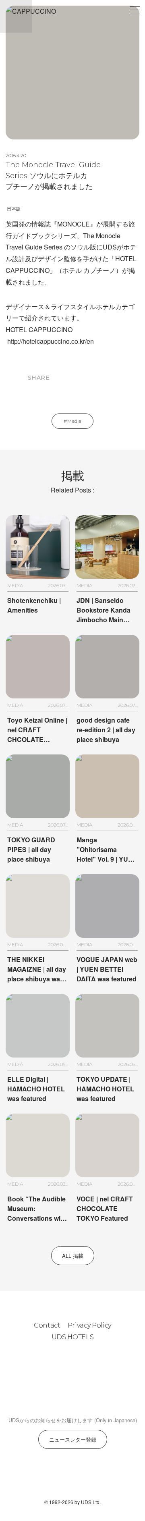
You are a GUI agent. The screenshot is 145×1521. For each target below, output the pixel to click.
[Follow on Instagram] (53, 1477)
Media (74, 421)
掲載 (72, 481)
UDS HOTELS (73, 1337)
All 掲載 (72, 1255)
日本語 (13, 209)
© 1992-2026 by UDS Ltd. (72, 1501)
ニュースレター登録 (72, 1439)
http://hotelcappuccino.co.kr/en (50, 341)
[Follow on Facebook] (72, 1477)
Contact (47, 1325)
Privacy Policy (90, 1325)
